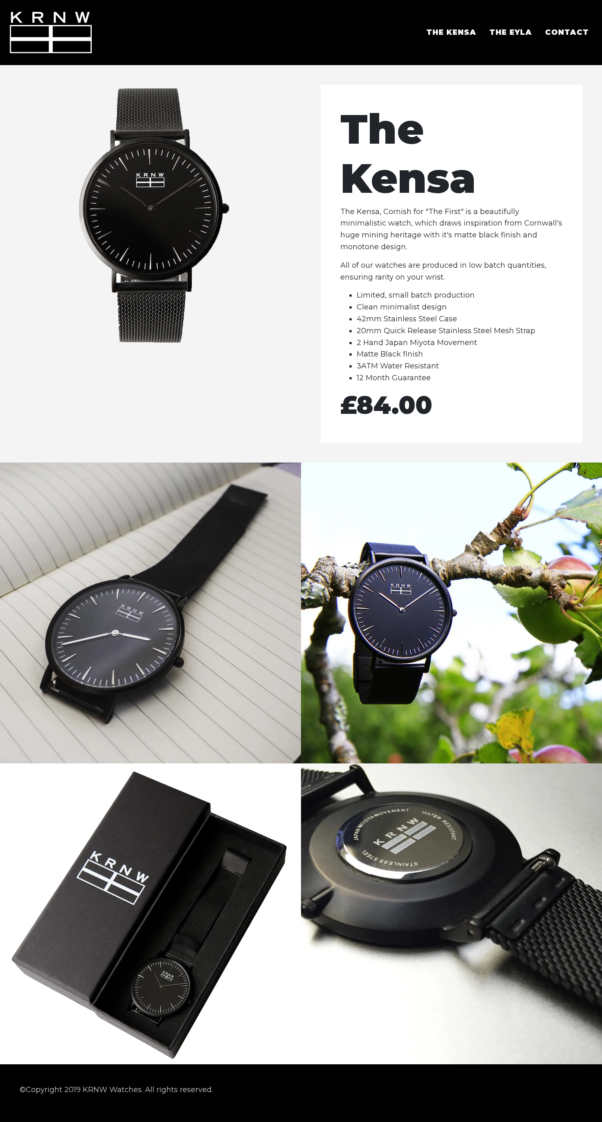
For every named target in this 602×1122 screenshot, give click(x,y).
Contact (567, 32)
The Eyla (510, 32)
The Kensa (451, 32)
